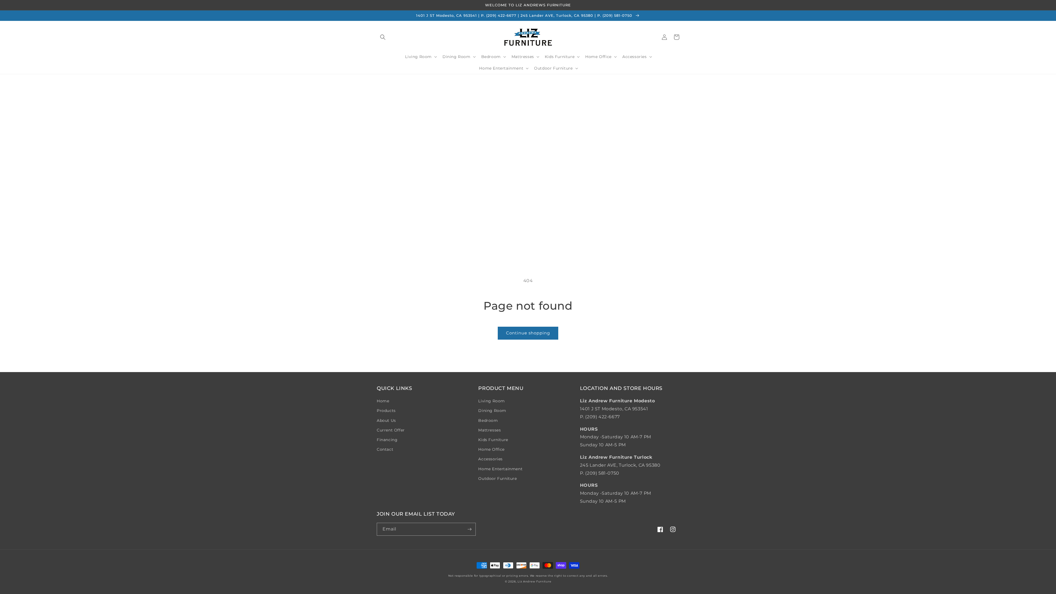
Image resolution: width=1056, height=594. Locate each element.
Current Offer (391, 430)
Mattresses (489, 430)
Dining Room (492, 410)
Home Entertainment (500, 468)
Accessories (490, 459)
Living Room (491, 400)
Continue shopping (528, 333)
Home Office (491, 449)
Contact (385, 449)
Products (386, 410)
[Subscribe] (469, 529)
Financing (387, 439)
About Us (386, 420)
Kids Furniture (493, 439)
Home (383, 400)
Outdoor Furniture (497, 478)
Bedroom (488, 420)
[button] (383, 37)
